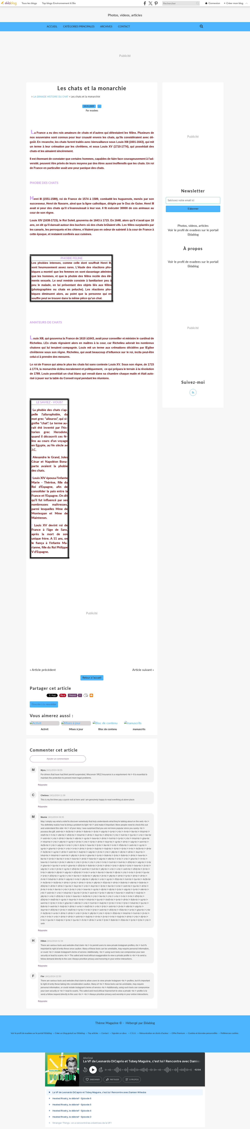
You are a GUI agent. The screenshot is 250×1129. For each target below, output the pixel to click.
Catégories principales (78, 26)
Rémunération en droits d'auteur (153, 1033)
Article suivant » (143, 670)
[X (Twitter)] (150, 3)
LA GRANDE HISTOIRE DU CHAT (50, 96)
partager (114, 1079)
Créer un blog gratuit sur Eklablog (70, 1033)
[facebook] (145, 3)
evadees (195, 230)
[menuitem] (52, 26)
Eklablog (149, 1023)
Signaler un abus (119, 1033)
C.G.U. (133, 1033)
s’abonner (95, 1079)
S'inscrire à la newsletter (43, 704)
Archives (106, 26)
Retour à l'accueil (91, 678)
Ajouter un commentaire (58, 759)
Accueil (52, 26)
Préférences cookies (229, 1033)
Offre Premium (178, 1033)
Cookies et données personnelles (202, 1033)
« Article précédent (43, 670)
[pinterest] (156, 3)
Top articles (93, 1033)
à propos (133, 1079)
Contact (124, 26)
